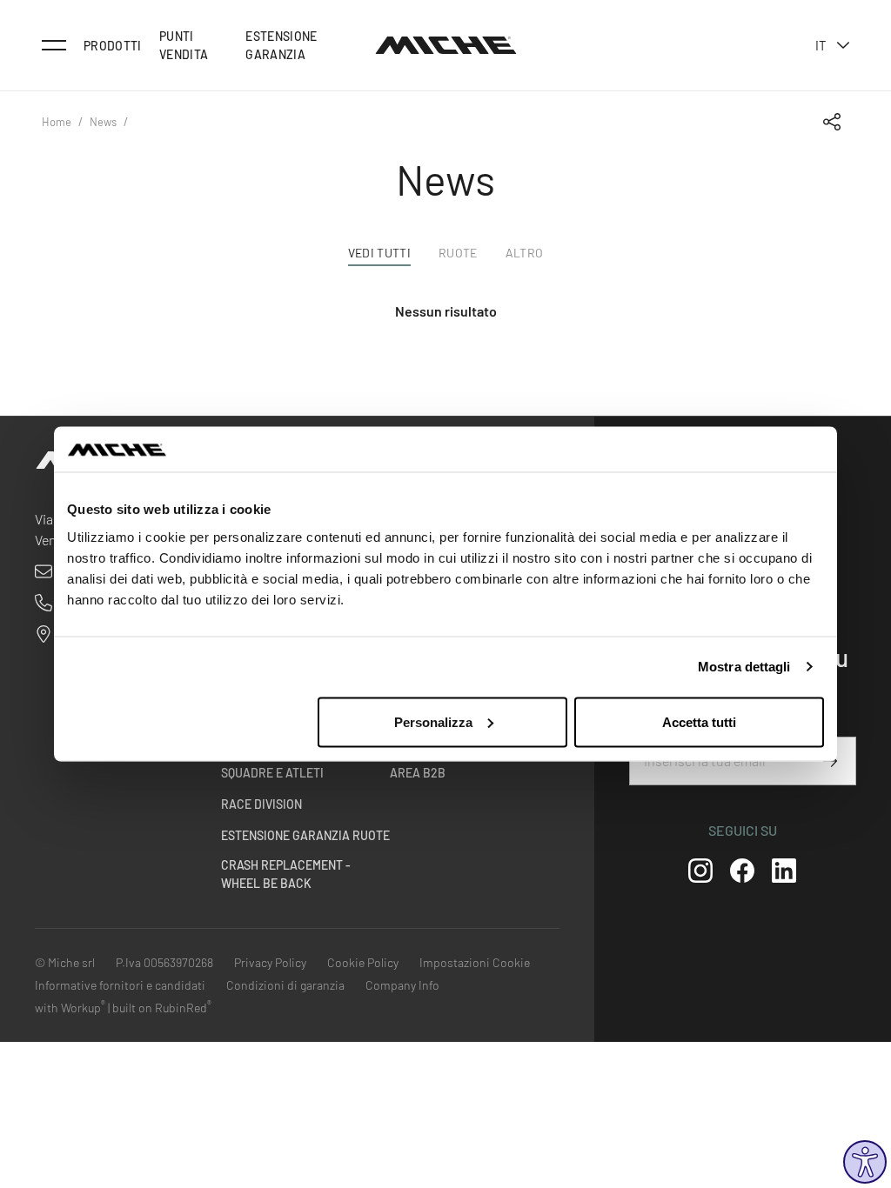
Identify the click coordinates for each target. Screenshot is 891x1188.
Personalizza (433, 721)
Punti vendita (183, 45)
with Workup (70, 1007)
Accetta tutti (699, 721)
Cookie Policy (363, 962)
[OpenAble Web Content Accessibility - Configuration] (865, 1162)
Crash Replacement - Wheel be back (286, 874)
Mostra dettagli (744, 666)
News (103, 122)
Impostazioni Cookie (474, 962)
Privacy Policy (270, 962)
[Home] (446, 45)
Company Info (402, 985)
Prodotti (113, 45)
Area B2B (418, 772)
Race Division (261, 804)
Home (56, 122)
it (821, 45)
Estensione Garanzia (281, 45)
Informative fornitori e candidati (120, 985)
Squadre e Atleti (272, 772)
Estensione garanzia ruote (305, 835)
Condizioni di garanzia (285, 985)
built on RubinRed (161, 1007)
